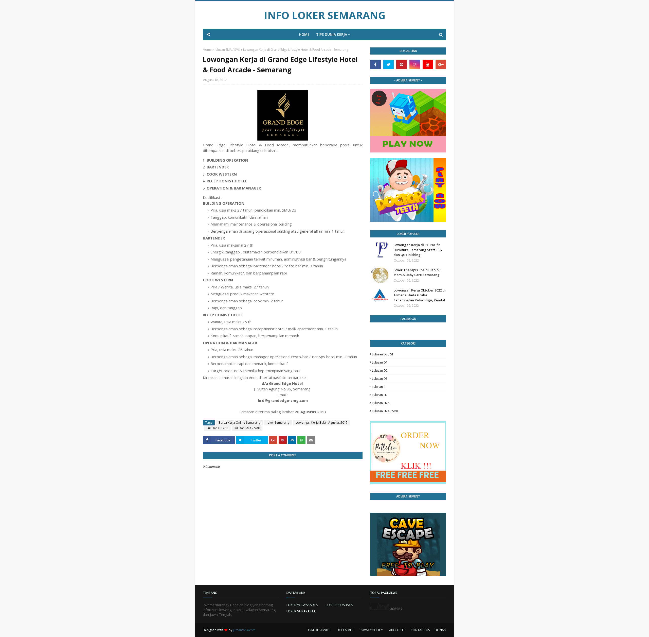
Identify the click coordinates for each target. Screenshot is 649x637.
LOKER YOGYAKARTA (302, 604)
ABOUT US (396, 630)
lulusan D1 (380, 362)
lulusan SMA (381, 403)
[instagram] (414, 64)
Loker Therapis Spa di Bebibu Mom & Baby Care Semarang (417, 272)
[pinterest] (401, 64)
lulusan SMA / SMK (227, 49)
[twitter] (388, 64)
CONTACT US (420, 630)
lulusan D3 (380, 378)
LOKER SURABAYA (339, 604)
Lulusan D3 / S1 (217, 428)
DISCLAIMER (345, 630)
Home (207, 49)
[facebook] (375, 64)
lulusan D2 (380, 370)
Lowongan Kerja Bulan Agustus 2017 (322, 422)
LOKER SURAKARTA (300, 611)
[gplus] (441, 64)
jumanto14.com (244, 630)
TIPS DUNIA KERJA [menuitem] (331, 34)
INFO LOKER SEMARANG (324, 15)
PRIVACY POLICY (371, 630)
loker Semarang (278, 422)
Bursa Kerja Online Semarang (239, 422)
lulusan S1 (379, 387)
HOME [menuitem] (304, 34)
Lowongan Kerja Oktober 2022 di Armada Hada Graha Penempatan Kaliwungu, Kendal (419, 295)
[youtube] (428, 64)
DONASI (440, 630)
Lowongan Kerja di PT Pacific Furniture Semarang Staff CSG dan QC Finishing (417, 250)
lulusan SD (379, 395)
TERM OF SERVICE (318, 630)
